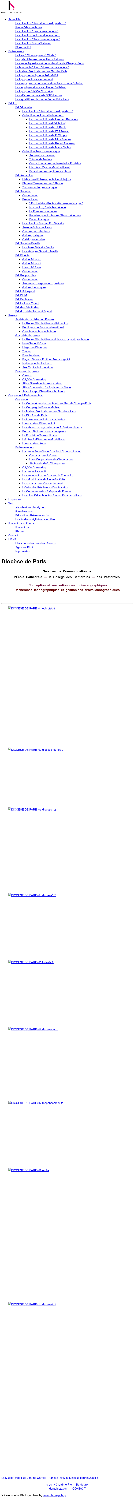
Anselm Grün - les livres (37, 227)
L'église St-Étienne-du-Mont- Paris (43, 439)
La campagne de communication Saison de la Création (49, 83)
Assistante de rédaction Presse (34, 319)
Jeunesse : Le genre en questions (43, 283)
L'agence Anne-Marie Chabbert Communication (51, 451)
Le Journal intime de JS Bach (47, 127)
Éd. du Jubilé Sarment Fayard (33, 311)
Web (11, 503)
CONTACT (79, 1488)
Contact (13, 535)
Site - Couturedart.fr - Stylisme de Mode (46, 387)
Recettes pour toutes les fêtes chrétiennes (55, 215)
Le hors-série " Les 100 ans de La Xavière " (42, 67)
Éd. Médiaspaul (25, 291)
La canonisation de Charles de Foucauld (47, 475)
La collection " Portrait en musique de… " (40, 23)
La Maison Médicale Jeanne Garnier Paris (41, 71)
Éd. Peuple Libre (25, 275)
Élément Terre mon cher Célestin (42, 183)
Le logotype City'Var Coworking (34, 91)
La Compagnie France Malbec (41, 407)
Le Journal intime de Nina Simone (50, 139)
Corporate (21, 399)
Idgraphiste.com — (60, 1488)
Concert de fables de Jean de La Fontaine (55, 163)
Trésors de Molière (40, 159)
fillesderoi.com (24, 511)
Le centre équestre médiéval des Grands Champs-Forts (49, 63)
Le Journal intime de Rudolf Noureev (52, 143)
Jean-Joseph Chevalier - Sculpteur (43, 391)
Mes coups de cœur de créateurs (35, 543)
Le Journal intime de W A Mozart (49, 131)
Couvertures (30, 195)
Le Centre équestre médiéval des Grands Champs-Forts (56, 403)
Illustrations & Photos (21, 523)
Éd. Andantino (24, 175)
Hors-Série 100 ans (34, 343)
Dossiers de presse (27, 371)
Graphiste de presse (27, 335)
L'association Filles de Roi (38, 423)
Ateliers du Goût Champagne (47, 463)
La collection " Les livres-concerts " (36, 31)
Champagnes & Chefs (43, 455)
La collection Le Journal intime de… (37, 35)
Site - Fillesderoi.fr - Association (42, 383)
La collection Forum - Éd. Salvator (43, 223)
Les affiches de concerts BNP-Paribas (38, 95)
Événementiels (24, 447)
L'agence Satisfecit (34, 471)
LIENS (12, 539)
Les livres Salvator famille (38, 247)
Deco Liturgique (39, 219)
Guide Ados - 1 (31, 259)
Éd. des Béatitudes (27, 307)
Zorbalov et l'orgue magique (39, 187)
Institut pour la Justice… (37, 363)
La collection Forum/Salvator (33, 43)
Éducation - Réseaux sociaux (33, 515)
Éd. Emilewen (24, 299)
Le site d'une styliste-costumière (35, 519)
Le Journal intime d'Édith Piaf (47, 123)
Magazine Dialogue (34, 347)
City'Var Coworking (34, 379)
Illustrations (22, 527)
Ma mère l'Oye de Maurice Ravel (49, 167)
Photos (19, 531)
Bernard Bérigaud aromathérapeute (44, 431)
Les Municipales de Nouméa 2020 (43, 479)
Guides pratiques (32, 235)
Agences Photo (24, 547)
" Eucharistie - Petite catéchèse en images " (56, 203)
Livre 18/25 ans (31, 267)
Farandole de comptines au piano (50, 171)
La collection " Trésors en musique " (37, 39)
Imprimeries (22, 551)
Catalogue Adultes (33, 239)
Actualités (14, 19)
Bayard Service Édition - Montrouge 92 (46, 359)
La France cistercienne (43, 211)
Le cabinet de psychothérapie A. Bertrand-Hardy (52, 427)
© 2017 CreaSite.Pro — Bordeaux (67, 1484)
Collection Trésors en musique (41, 151)
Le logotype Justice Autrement (34, 79)
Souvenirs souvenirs (42, 155)
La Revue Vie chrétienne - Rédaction (45, 323)
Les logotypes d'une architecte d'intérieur (40, 87)
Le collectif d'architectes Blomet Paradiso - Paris (52, 495)
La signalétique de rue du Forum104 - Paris (42, 99)
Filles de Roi (23, 47)
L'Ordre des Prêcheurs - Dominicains (45, 487)
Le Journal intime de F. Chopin (48, 135)
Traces (26, 351)
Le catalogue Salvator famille (40, 251)
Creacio (27, 375)
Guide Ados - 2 (31, 263)
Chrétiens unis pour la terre (39, 331)
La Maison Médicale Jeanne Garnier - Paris (49, 411)
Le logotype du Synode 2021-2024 (36, 75)
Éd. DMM (21, 295)
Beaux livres (30, 199)
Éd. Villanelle (23, 107)
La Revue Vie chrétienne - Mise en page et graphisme (55, 339)
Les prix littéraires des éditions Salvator (39, 59)
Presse (12, 315)
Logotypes (14, 499)
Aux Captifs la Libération (37, 367)
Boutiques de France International (43, 327)
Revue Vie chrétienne (28, 27)
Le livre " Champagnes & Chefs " (35, 55)
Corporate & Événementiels (25, 395)
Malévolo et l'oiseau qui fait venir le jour (46, 179)
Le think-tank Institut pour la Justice (43, 419)
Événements (16, 51)
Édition (12, 103)
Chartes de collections (36, 231)
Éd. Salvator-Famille (27, 243)
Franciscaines (31, 355)
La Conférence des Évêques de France (46, 491)
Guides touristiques (34, 287)
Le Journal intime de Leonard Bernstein (53, 119)
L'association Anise (34, 443)
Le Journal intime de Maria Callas (50, 147)
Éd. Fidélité (22, 255)
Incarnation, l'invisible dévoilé (47, 207)
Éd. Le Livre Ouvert (27, 303)
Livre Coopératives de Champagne (51, 459)
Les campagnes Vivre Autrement (42, 483)
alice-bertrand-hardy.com (30, 507)
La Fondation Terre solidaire (39, 435)
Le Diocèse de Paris (34, 415)
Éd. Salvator (23, 191)
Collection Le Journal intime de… (43, 115)
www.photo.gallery (54, 1495)
